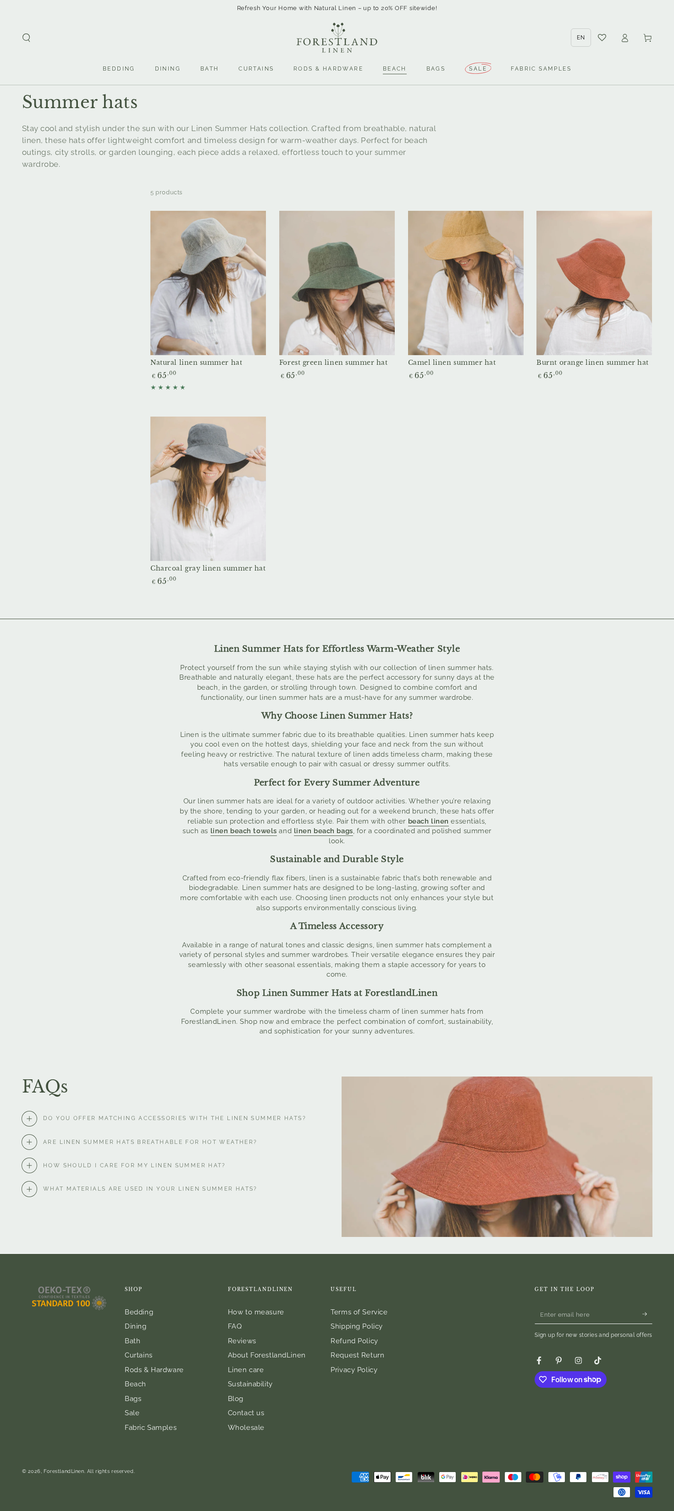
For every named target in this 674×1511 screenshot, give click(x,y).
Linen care (246, 1370)
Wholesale (246, 1427)
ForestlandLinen (64, 1471)
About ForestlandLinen (267, 1355)
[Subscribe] (647, 1314)
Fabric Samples (151, 1427)
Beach (135, 1384)
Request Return (357, 1355)
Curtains (139, 1355)
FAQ (235, 1326)
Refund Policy (354, 1341)
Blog (235, 1399)
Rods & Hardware (154, 1370)
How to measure (256, 1312)
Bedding (139, 1312)
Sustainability (250, 1384)
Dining (135, 1326)
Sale (132, 1413)
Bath (132, 1341)
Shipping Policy (357, 1326)
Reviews (242, 1341)
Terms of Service (359, 1312)
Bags (133, 1399)
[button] (26, 38)
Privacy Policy (354, 1370)
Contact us (246, 1413)
